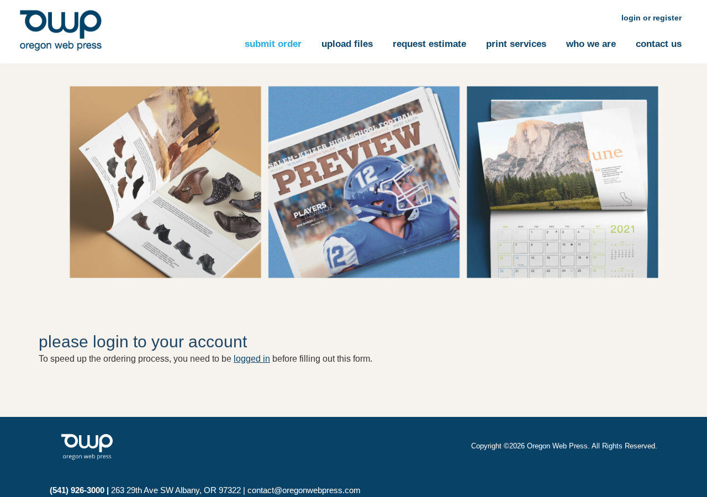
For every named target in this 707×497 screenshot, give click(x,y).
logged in (252, 358)
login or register (651, 18)
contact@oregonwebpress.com (304, 490)
